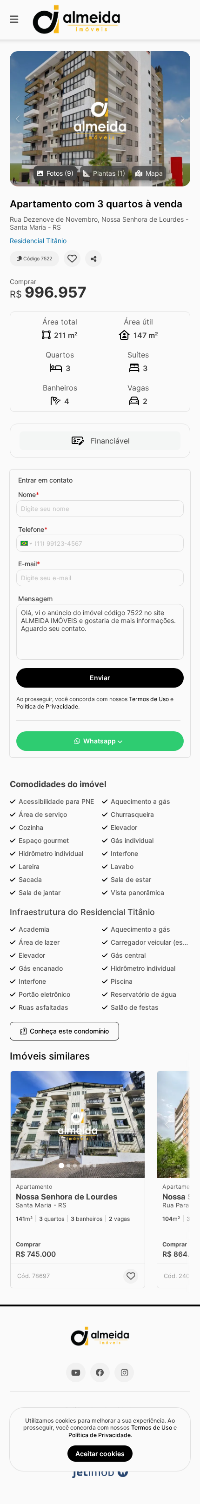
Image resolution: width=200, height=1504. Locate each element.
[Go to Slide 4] (81, 1165)
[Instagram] (124, 1372)
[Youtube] (76, 1372)
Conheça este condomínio (69, 1031)
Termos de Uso (149, 699)
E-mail (29, 564)
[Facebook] (100, 1372)
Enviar (100, 678)
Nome (28, 494)
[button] (100, 118)
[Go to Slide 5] (88, 1165)
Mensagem (35, 599)
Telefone (32, 529)
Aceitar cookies (100, 1454)
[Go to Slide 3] (75, 1165)
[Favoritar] (72, 258)
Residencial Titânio (38, 241)
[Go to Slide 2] (68, 1165)
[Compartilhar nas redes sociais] (93, 258)
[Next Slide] (182, 118)
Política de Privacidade (47, 706)
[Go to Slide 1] (61, 1165)
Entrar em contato (45, 480)
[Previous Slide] (17, 118)
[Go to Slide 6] (94, 1165)
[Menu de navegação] (14, 20)
